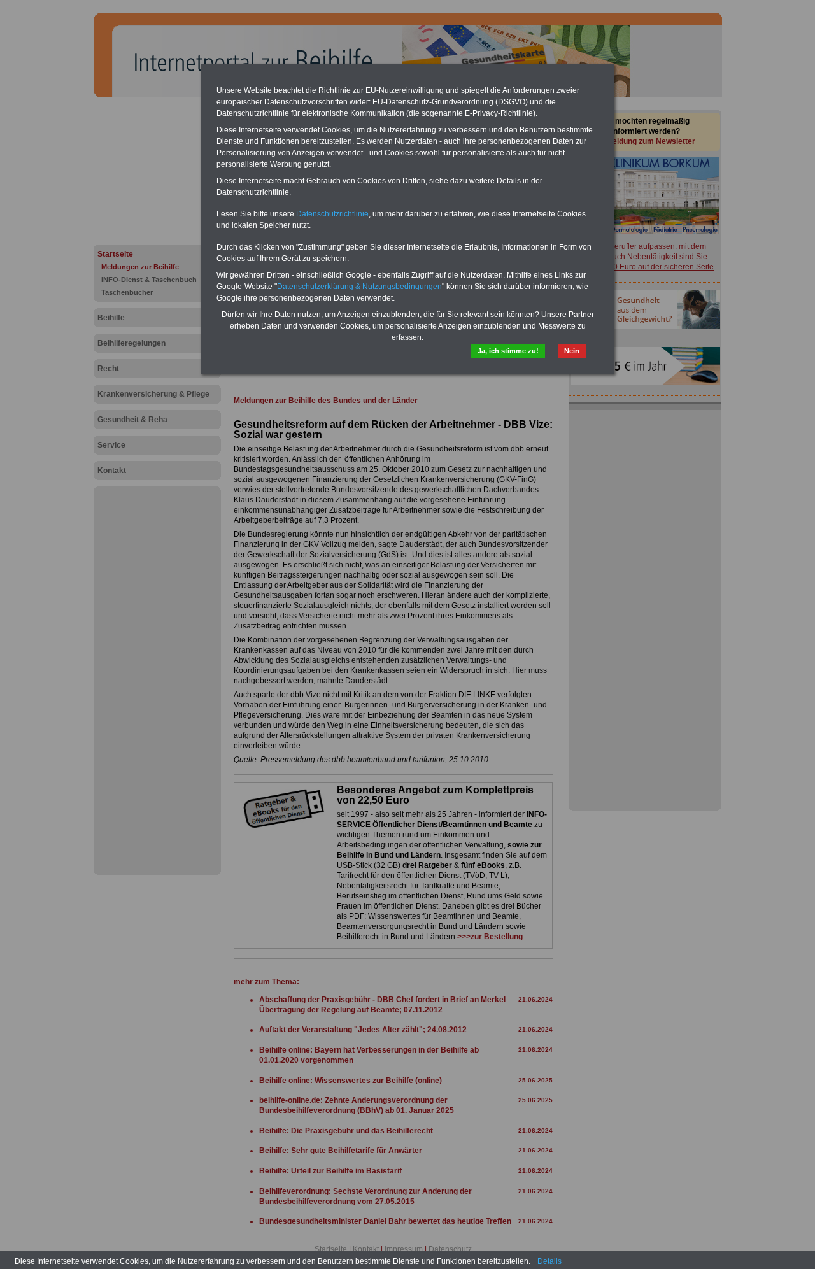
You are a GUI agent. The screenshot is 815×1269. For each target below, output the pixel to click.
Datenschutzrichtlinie (332, 213)
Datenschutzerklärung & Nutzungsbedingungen (359, 286)
